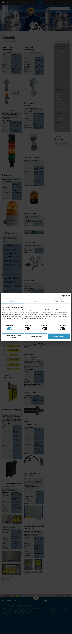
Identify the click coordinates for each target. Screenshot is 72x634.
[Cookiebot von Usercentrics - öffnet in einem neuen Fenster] (62, 296)
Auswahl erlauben (36, 336)
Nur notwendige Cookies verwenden (13, 336)
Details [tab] (36, 301)
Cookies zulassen (58, 336)
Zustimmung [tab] (12, 301)
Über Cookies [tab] (59, 301)
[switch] (27, 328)
